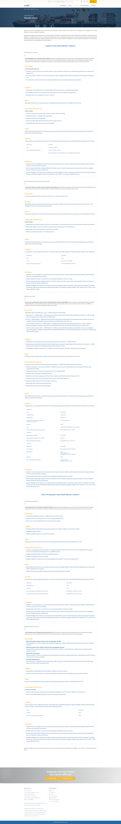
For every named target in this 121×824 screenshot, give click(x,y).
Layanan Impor (52, 778)
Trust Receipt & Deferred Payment (31, 501)
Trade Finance (33, 9)
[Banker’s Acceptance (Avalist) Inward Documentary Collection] (25, 184)
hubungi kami (54, 797)
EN (26, 1)
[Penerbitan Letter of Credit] (25, 299)
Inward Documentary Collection (30, 52)
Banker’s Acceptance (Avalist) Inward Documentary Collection (37, 181)
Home (25, 9)
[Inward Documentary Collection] (25, 55)
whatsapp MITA (54, 796)
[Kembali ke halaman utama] (27, 4)
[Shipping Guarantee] (25, 504)
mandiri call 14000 (54, 801)
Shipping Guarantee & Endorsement (31, 626)
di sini (38, 815)
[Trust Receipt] (25, 629)
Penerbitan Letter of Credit (29, 296)
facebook (53, 792)
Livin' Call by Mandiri (55, 799)
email (52, 790)
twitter (52, 794)
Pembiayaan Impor (67, 778)
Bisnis (28, 9)
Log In (93, 1)
